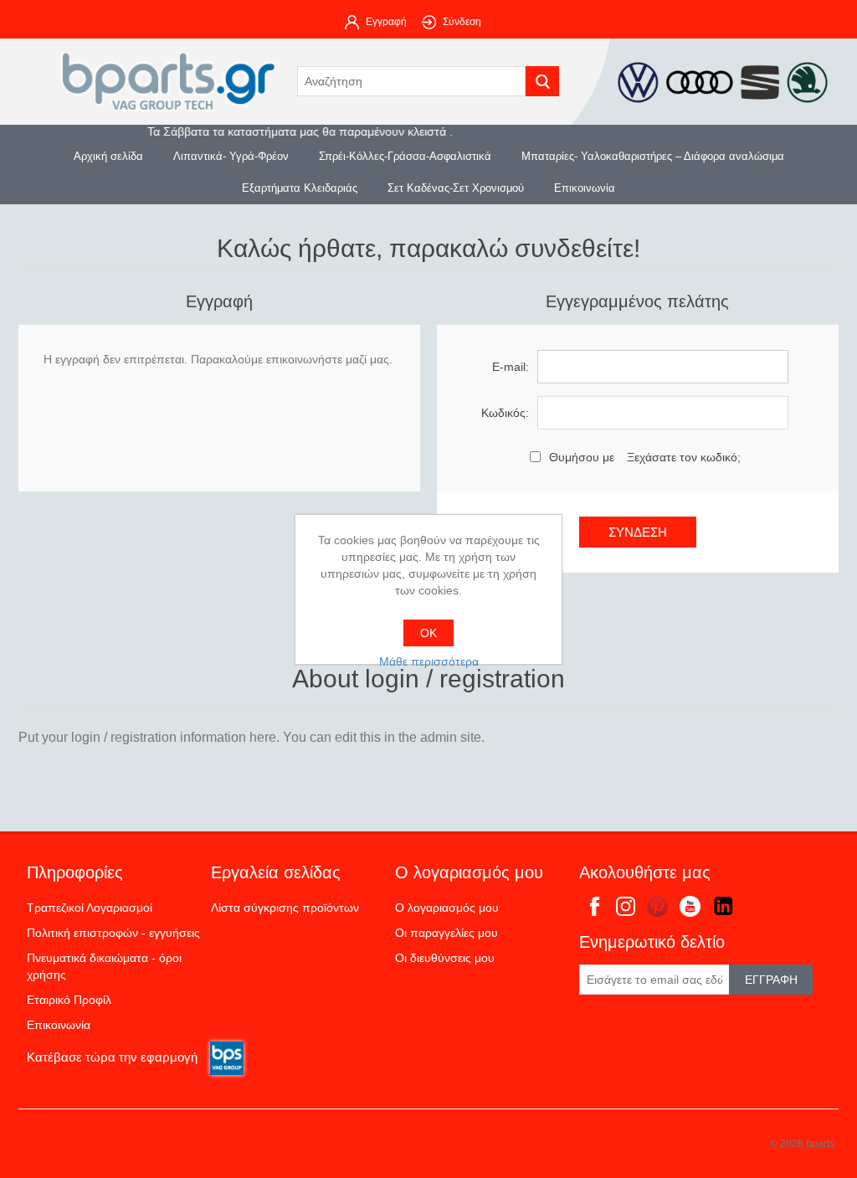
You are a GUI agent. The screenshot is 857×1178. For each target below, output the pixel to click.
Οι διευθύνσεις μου (445, 958)
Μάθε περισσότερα (429, 661)
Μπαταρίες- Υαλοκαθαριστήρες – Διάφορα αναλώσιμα (652, 156)
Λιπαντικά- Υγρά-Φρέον (231, 156)
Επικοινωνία (584, 188)
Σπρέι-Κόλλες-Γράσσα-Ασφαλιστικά (405, 156)
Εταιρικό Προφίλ (69, 999)
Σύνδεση (462, 22)
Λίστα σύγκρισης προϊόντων (285, 907)
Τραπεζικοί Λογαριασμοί (89, 907)
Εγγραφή (386, 22)
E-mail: (510, 366)
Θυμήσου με (581, 457)
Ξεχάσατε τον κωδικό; (684, 457)
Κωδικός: (505, 412)
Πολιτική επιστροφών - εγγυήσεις (113, 932)
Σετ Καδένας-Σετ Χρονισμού (455, 188)
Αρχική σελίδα (108, 156)
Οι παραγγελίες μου (446, 932)
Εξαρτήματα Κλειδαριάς (299, 188)
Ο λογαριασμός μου (447, 907)
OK (428, 633)
